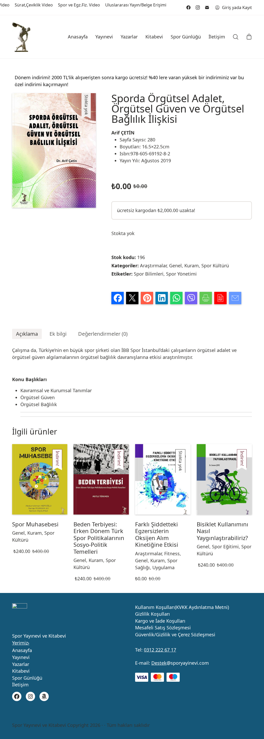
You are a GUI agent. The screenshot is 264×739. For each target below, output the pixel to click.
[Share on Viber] (191, 298)
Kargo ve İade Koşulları (160, 621)
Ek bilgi (58, 333)
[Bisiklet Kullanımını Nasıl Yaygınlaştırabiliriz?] (224, 479)
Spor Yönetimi (181, 274)
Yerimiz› (20, 643)
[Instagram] (198, 7)
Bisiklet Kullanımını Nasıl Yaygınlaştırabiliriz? (222, 531)
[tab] (27, 334)
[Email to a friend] (235, 298)
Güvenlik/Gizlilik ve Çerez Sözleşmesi (175, 635)
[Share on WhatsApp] (176, 298)
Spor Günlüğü (27, 678)
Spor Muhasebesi (35, 524)
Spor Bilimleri (148, 274)
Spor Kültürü (215, 265)
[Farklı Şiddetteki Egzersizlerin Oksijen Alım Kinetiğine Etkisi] (163, 479)
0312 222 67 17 (160, 650)
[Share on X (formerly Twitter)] (132, 298)
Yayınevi (21, 657)
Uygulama (163, 567)
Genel (175, 265)
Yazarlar (20, 664)
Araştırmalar (153, 265)
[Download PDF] (220, 298)
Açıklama (27, 333)
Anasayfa (22, 650)
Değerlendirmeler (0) (103, 333)
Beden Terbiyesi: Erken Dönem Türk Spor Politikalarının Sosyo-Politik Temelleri (98, 538)
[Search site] (235, 37)
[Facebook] (188, 7)
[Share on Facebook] (117, 298)
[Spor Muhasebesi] (40, 479)
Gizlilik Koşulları (152, 614)
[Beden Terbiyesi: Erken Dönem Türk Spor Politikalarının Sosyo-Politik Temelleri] (101, 479)
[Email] (207, 7)
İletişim (20, 685)
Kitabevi (21, 671)
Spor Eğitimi (225, 546)
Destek (159, 663)
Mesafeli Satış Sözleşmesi (163, 628)
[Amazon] (44, 696)
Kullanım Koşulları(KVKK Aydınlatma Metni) (182, 607)
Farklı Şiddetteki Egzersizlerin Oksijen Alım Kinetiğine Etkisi (156, 534)
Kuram (191, 265)
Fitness (172, 553)
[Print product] (206, 298)
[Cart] (249, 37)
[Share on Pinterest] (147, 298)
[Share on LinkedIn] (161, 298)
